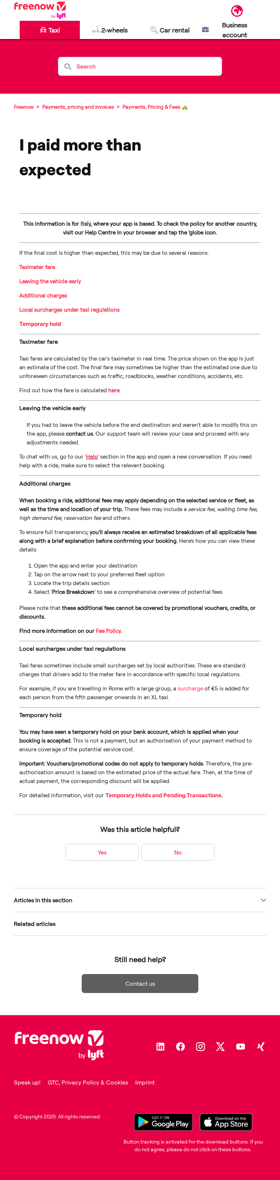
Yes (102, 852)
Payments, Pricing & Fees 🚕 (155, 107)
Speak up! (27, 1082)
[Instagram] (200, 1046)
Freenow (24, 107)
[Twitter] (220, 1046)
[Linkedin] (160, 1046)
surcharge (190, 688)
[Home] (40, 10)
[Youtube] (240, 1046)
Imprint (145, 1082)
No (178, 852)
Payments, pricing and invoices (78, 107)
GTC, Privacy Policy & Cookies (88, 1082)
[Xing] (260, 1046)
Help (92, 456)
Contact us (140, 983)
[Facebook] (180, 1046)
